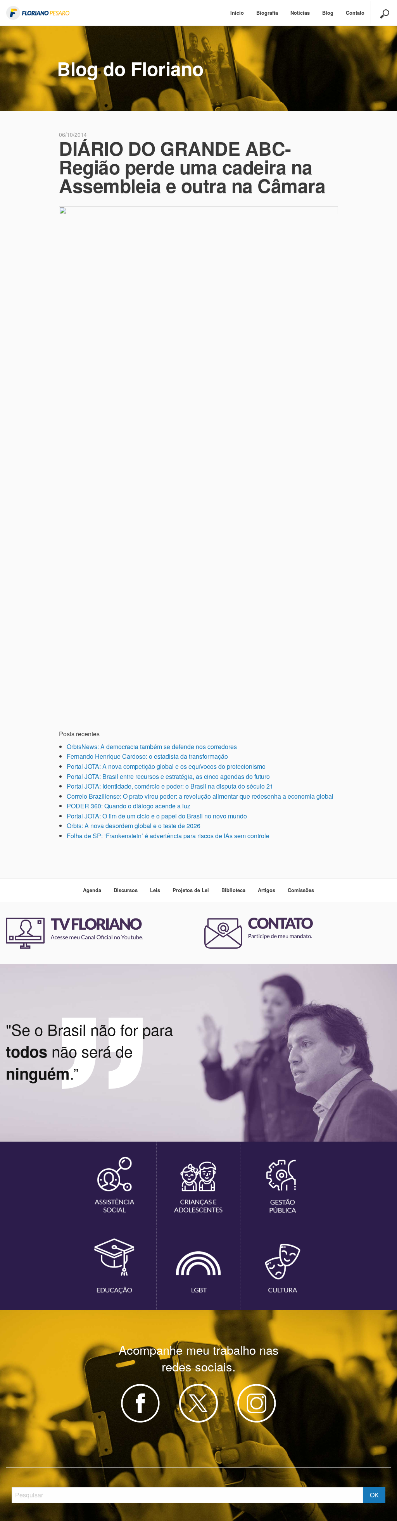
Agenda (92, 890)
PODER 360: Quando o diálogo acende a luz (128, 805)
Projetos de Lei (191, 890)
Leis (155, 890)
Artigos (266, 890)
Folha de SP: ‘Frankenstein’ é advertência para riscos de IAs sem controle (168, 835)
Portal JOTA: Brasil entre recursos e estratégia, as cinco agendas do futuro (168, 776)
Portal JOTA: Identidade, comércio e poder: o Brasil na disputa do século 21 (170, 786)
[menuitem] (237, 13)
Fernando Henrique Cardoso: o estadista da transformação (147, 756)
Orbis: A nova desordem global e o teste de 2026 (133, 825)
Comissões (301, 890)
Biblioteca (233, 890)
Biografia (267, 12)
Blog (327, 12)
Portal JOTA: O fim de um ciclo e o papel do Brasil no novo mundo (157, 815)
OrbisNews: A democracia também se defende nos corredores (152, 746)
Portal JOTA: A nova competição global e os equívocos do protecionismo (166, 766)
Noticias (300, 12)
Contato (355, 12)
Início (237, 12)
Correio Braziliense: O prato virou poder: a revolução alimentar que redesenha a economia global (200, 796)
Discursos (126, 890)
